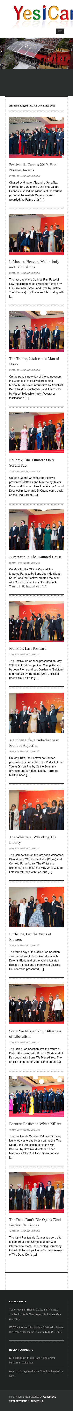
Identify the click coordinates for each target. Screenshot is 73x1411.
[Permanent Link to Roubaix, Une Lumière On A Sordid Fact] (36, 432)
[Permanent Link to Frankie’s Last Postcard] (36, 621)
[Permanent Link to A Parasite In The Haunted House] (36, 529)
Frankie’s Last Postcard (27, 648)
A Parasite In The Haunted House (35, 557)
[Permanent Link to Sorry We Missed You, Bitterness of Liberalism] (36, 1004)
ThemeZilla (37, 1401)
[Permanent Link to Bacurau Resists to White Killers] (36, 1096)
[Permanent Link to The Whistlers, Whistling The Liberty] (36, 810)
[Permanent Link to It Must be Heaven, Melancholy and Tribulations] (36, 234)
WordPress (49, 1396)
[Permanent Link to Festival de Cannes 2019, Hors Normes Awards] (36, 137)
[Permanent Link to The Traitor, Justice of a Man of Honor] (36, 331)
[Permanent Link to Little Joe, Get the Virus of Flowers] (36, 907)
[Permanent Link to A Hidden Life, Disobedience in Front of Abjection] (36, 713)
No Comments (31, 176)
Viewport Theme (18, 1401)
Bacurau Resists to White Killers (35, 1124)
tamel (12, 1371)
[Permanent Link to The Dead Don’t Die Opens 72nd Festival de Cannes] (36, 1192)
